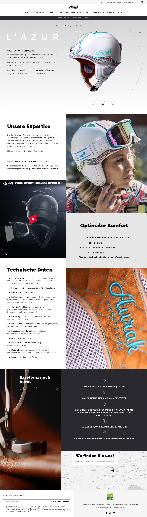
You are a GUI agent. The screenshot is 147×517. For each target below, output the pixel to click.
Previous (73, 163)
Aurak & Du (117, 2)
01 (92, 103)
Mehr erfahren (40, 73)
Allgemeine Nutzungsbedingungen (30, 506)
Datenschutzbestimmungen (57, 510)
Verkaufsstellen (128, 2)
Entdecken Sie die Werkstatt (29, 388)
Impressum (134, 504)
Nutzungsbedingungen (13, 511)
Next (140, 163)
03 (112, 103)
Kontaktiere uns (106, 2)
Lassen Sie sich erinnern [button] (20, 73)
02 (102, 103)
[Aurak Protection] (73, 2)
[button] (136, 1)
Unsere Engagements (120, 504)
